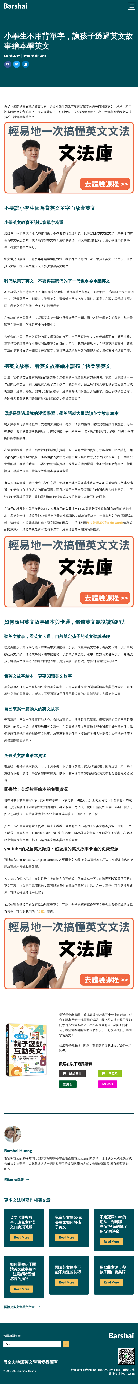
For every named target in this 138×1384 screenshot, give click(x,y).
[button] (131, 6)
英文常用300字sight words (105, 523)
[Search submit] (66, 1344)
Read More (21, 1237)
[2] (69, 192)
